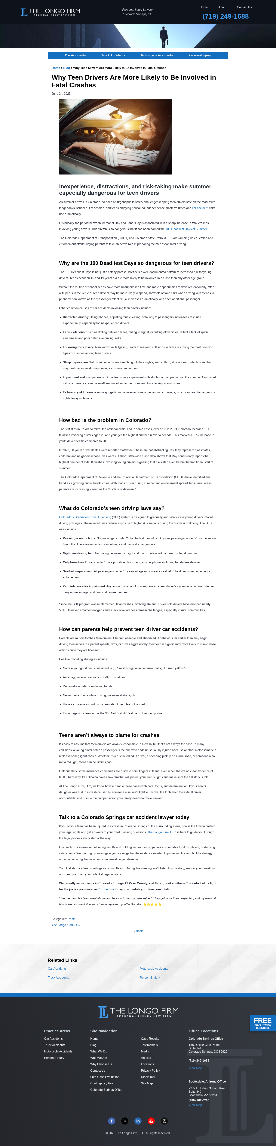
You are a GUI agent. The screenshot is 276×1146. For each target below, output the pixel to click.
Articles (146, 1057)
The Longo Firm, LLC (161, 832)
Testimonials (149, 1045)
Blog (66, 68)
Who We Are (98, 1057)
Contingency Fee (101, 1083)
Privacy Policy (150, 1070)
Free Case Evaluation (104, 1077)
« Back (138, 931)
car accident (200, 208)
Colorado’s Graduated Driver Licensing (85, 517)
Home (204, 7)
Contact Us (244, 7)
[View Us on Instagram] (164, 1121)
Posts (71, 919)
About (222, 7)
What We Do (98, 1051)
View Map (195, 1068)
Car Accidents (75, 55)
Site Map (147, 1083)
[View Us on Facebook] (111, 1121)
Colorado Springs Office (106, 1089)
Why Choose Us (101, 1064)
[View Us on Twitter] (124, 1121)
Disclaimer (148, 1077)
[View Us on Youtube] (151, 1121)
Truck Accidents (113, 55)
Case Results (150, 1038)
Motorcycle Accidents (157, 55)
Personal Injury (200, 55)
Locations (147, 1064)
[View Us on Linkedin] (138, 1121)
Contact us (106, 889)
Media (145, 1051)
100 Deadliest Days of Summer (186, 229)
